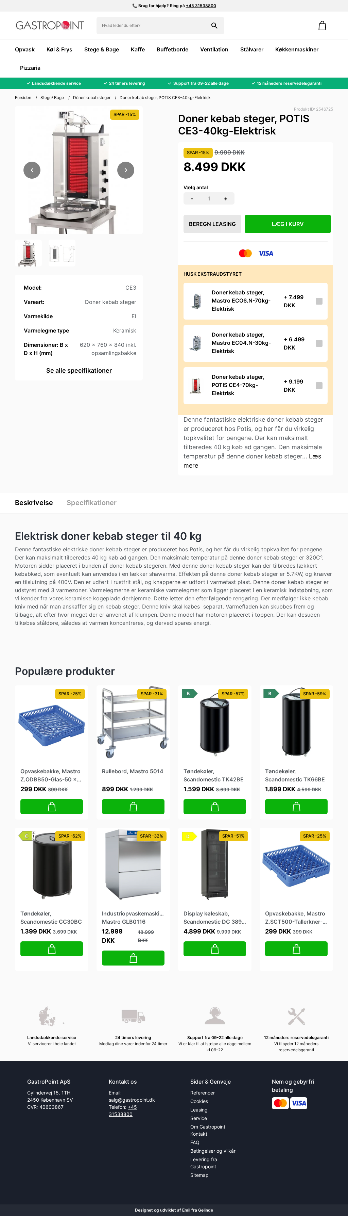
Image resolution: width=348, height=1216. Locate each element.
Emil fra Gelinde (197, 1210)
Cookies (199, 1101)
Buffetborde (172, 49)
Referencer (202, 1093)
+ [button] (226, 198)
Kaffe (138, 49)
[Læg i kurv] (51, 806)
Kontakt (198, 1134)
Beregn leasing (212, 224)
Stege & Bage (101, 49)
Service (198, 1118)
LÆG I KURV (288, 224)
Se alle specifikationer (79, 370)
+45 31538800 (201, 5)
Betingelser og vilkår (213, 1151)
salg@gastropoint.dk (132, 1100)
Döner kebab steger (91, 97)
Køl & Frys (59, 49)
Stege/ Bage (52, 97)
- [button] (192, 198)
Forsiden (23, 97)
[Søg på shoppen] (214, 25)
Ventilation (214, 49)
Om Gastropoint (207, 1127)
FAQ (194, 1142)
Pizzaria (30, 67)
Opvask (25, 49)
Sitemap (199, 1175)
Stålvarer (251, 49)
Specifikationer (92, 503)
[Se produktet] (196, 301)
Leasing (199, 1110)
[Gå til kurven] (322, 25)
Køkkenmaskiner (296, 49)
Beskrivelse (34, 503)
